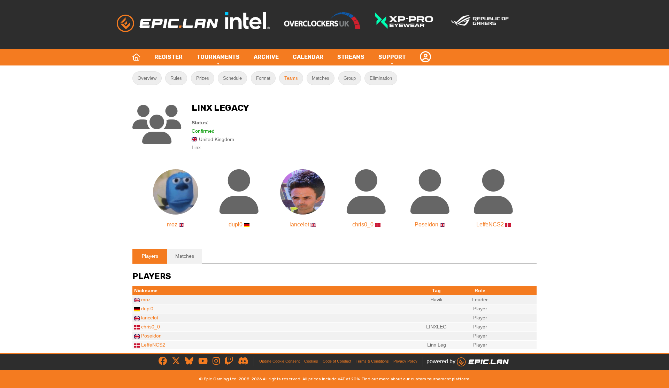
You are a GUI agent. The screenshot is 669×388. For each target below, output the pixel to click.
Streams (350, 57)
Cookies (311, 361)
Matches (320, 78)
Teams (291, 78)
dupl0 (236, 224)
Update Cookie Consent (279, 361)
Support (392, 57)
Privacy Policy (405, 361)
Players (150, 256)
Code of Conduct (337, 361)
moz (172, 224)
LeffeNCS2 (490, 224)
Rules (176, 78)
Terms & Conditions (372, 361)
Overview (147, 78)
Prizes (202, 78)
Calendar (308, 57)
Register (168, 57)
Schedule (232, 78)
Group (350, 78)
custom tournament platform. (440, 379)
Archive (266, 57)
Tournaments (218, 57)
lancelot (299, 224)
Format (263, 78)
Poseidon (426, 224)
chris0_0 (363, 224)
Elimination (381, 78)
